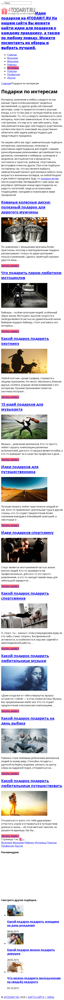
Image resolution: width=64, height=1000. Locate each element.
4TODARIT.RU (11, 997)
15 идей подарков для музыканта (22, 407)
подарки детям (49, 178)
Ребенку (12, 64)
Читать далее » (10, 265)
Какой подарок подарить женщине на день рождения (33, 923)
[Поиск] (2, 3)
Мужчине (12, 58)
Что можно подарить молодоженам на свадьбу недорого (34, 980)
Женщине (12, 61)
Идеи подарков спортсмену (27, 532)
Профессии (13, 74)
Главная (12, 54)
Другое (11, 77)
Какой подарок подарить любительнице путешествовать (31, 783)
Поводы (12, 71)
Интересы (13, 68)
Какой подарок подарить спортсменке (25, 596)
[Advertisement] (23, 875)
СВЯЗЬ (50, 997)
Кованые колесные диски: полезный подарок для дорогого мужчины (26, 207)
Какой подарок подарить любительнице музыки (25, 658)
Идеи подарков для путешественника (20, 469)
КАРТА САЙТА (36, 997)
